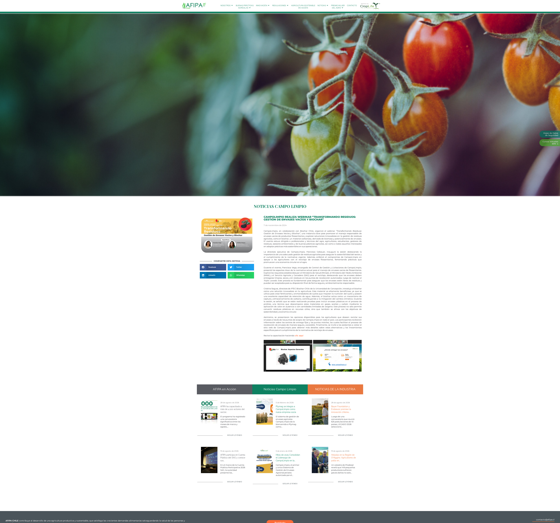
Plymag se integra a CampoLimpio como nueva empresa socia (286, 409)
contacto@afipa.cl (545, 519)
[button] (213, 267)
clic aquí (298, 336)
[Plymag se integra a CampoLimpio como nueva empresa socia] (264, 411)
